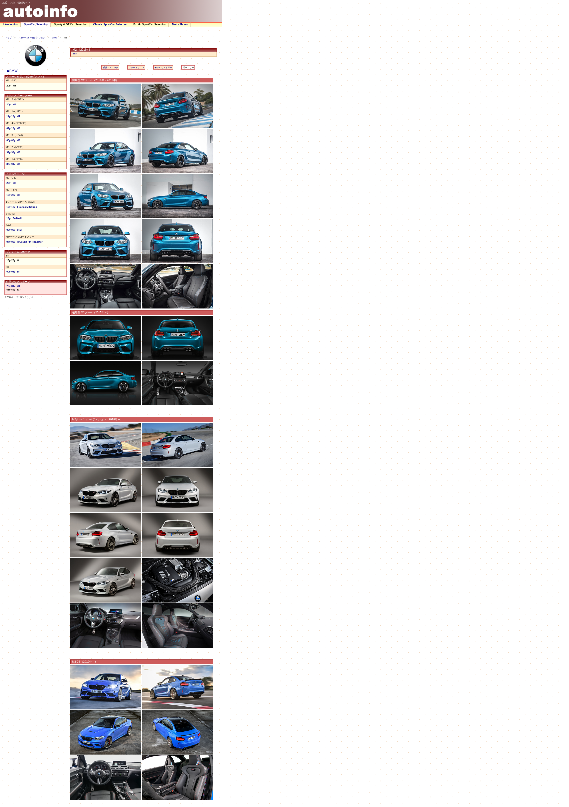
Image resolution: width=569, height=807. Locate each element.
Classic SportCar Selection (110, 24)
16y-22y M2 (13, 195)
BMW (54, 37)
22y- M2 (11, 183)
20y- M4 (11, 104)
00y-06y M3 (13, 140)
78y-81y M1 (13, 286)
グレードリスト (136, 67)
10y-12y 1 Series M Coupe (21, 207)
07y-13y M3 (13, 128)
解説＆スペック (110, 67)
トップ (8, 37)
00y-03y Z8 (13, 271)
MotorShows (180, 24)
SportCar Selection (36, 24)
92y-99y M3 (13, 152)
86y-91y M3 (13, 164)
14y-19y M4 (13, 116)
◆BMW (12, 71)
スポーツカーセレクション (31, 37)
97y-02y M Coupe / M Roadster (24, 241)
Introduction (10, 24)
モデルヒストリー (163, 67)
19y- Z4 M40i (14, 218)
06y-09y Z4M (14, 229)
